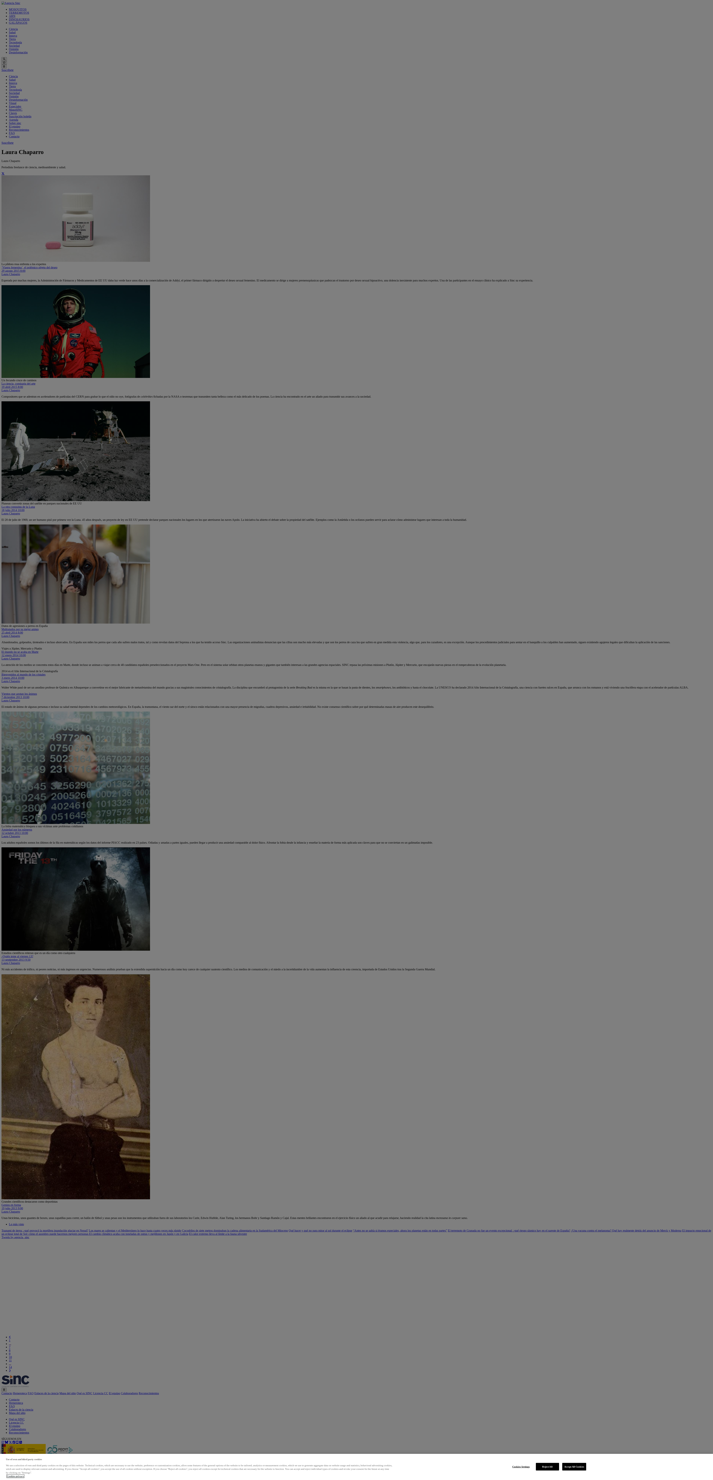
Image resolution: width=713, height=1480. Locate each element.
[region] (356, 1467)
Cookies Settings (521, 1466)
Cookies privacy (15, 1476)
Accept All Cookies (574, 1466)
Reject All (547, 1466)
